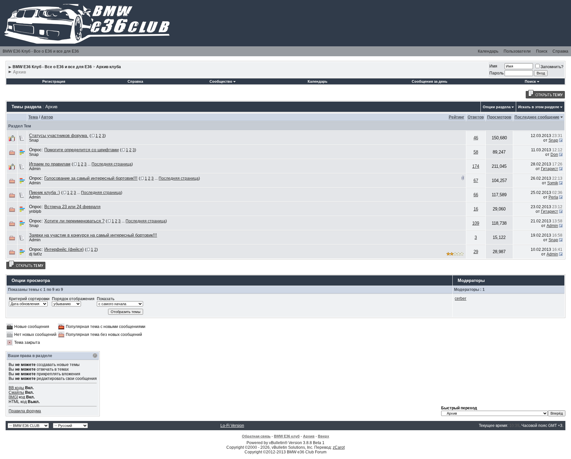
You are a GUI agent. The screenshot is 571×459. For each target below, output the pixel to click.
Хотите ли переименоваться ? (74, 220)
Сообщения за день (429, 81)
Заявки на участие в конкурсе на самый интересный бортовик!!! (93, 235)
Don (554, 154)
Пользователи (517, 51)
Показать (105, 299)
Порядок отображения (73, 299)
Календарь (488, 51)
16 (476, 209)
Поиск (541, 51)
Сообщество (220, 81)
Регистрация (53, 81)
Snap (34, 140)
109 (475, 223)
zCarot (339, 447)
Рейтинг (456, 117)
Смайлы (16, 392)
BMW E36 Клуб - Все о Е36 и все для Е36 (41, 51)
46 (476, 137)
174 (475, 166)
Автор (47, 117)
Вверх (323, 436)
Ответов (476, 117)
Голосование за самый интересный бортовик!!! (90, 178)
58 (476, 152)
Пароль (496, 73)
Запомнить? (552, 67)
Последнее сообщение (536, 117)
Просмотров (499, 117)
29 (476, 251)
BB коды (16, 388)
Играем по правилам (49, 163)
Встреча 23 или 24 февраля (72, 206)
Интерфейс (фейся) (64, 249)
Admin (35, 168)
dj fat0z (35, 254)
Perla (553, 197)
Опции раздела (497, 107)
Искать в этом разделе (538, 107)
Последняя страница (112, 164)
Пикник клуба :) (44, 192)
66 (476, 194)
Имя (493, 66)
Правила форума (25, 411)
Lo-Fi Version (232, 425)
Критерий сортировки (29, 299)
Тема (33, 117)
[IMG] (13, 397)
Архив (309, 436)
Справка (560, 51)
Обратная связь (256, 436)
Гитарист (549, 168)
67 (476, 180)
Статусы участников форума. (58, 135)
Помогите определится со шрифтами (81, 149)
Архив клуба (108, 67)
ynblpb (35, 211)
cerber (460, 298)
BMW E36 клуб (287, 436)
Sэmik (552, 183)
